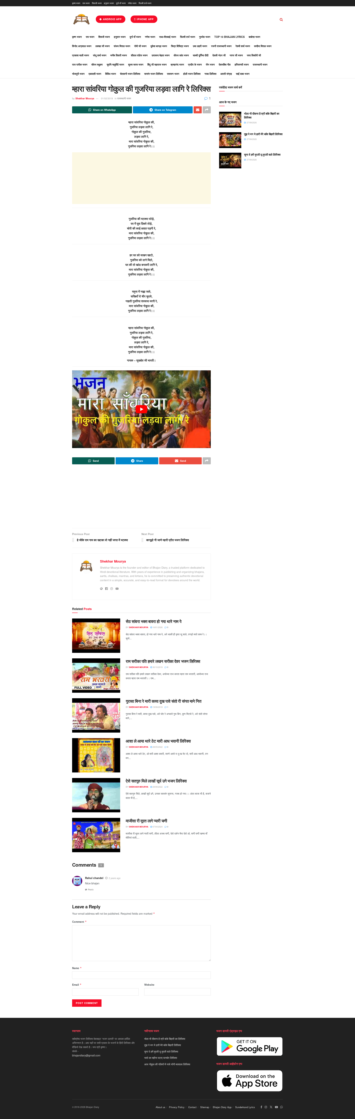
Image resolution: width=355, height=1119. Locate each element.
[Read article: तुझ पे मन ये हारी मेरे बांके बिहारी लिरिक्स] (230, 140)
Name (77, 968)
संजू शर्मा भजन (99, 55)
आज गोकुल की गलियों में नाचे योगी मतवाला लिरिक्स (167, 1064)
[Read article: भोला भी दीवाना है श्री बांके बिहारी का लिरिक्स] (230, 120)
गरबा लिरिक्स (210, 74)
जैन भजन (210, 64)
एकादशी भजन (95, 74)
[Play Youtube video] (141, 409)
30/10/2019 (157, 667)
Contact (192, 1107)
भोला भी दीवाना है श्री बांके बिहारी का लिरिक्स (261, 115)
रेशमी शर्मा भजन (243, 46)
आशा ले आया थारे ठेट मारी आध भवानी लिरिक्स (158, 741)
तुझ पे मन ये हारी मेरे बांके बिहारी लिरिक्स (263, 134)
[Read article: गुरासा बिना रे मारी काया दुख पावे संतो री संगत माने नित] (96, 715)
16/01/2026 (157, 627)
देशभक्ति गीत (225, 64)
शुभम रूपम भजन (135, 64)
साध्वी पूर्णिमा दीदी (200, 55)
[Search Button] (281, 19)
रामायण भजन (173, 74)
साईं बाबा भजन (242, 74)
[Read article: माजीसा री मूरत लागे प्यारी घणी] (96, 835)
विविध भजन (110, 74)
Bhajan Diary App (222, 1107)
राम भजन (86, 3)
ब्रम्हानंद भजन (177, 64)
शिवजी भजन (97, 3)
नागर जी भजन (236, 55)
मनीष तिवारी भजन (118, 55)
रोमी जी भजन (140, 46)
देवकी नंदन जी (219, 55)
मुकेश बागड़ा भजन (159, 46)
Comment (79, 921)
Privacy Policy (177, 1107)
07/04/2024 (157, 826)
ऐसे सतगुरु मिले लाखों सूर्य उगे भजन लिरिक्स (156, 781)
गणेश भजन (132, 3)
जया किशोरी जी (254, 55)
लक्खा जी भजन (102, 46)
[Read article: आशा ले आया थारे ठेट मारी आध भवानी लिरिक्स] (96, 755)
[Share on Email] (198, 109)
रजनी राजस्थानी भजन (221, 46)
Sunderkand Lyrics (245, 1107)
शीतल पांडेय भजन (139, 55)
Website (149, 984)
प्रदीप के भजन (195, 64)
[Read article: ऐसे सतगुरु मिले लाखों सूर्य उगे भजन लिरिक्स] (96, 795)
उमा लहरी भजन (200, 46)
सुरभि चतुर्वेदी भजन (115, 64)
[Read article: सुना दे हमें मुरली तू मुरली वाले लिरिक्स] (230, 161)
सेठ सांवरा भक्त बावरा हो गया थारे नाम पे (153, 621)
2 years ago (115, 878)
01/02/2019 (107, 98)
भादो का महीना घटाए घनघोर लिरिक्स (160, 1058)
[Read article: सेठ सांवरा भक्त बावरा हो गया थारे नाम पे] (96, 635)
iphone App (145, 19)
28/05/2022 (157, 746)
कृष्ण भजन (76, 3)
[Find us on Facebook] (261, 1107)
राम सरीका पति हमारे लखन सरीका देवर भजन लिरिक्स (163, 661)
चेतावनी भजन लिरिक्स (130, 74)
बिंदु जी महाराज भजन (157, 64)
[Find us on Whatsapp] (281, 1107)
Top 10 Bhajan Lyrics (229, 37)
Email (77, 984)
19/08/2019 (157, 706)
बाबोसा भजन (254, 37)
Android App (112, 19)
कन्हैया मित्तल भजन (262, 46)
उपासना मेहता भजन (161, 55)
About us (160, 1107)
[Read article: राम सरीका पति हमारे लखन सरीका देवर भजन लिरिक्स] (96, 675)
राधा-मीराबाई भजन (167, 37)
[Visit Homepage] (81, 19)
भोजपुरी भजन (78, 74)
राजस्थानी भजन (260, 64)
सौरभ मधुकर (97, 64)
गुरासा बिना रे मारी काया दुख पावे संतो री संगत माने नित (163, 701)
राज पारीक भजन (79, 64)
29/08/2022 (157, 786)
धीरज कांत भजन (181, 55)
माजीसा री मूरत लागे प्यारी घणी (146, 821)
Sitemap (204, 1107)
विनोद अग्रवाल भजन (81, 46)
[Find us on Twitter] (271, 1107)
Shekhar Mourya (84, 98)
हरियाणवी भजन (242, 64)
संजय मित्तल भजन (122, 46)
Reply (91, 889)
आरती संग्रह (226, 74)
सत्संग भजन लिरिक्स (153, 74)
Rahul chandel (94, 878)
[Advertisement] (141, 178)
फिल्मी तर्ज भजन (145, 3)
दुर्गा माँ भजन (121, 3)
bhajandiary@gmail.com (86, 1055)
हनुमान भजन (109, 3)
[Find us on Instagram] (266, 1107)
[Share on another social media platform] (207, 109)
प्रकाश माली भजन (80, 55)
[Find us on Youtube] (276, 1107)
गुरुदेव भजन (204, 37)
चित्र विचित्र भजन (180, 46)
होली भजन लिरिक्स (191, 74)
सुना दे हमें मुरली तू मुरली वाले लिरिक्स (262, 154)
